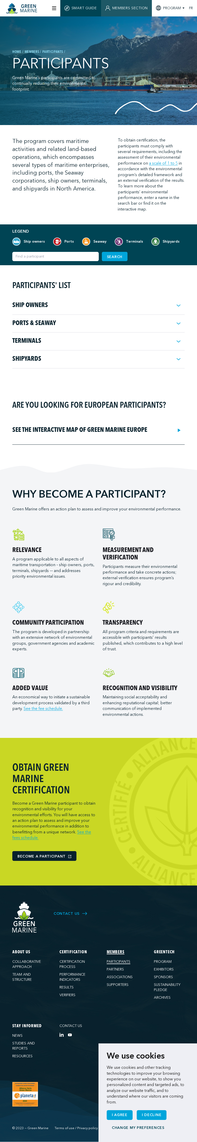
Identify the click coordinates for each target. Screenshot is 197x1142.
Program (163, 961)
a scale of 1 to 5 (163, 163)
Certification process (72, 964)
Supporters (118, 984)
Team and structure (22, 977)
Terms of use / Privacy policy (76, 1128)
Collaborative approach (26, 964)
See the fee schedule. (43, 708)
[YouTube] (70, 1035)
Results (67, 987)
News (17, 1035)
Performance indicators (72, 977)
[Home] (22, 8)
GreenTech (164, 952)
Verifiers (67, 995)
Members (115, 952)
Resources (22, 1056)
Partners (115, 969)
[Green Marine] (24, 917)
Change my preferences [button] (138, 1127)
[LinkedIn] (62, 1035)
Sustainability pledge (167, 987)
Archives (162, 997)
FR (191, 8)
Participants (118, 961)
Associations (120, 977)
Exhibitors (164, 969)
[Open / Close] (178, 305)
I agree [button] (119, 1114)
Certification (73, 952)
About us (21, 952)
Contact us (71, 1025)
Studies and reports (23, 1046)
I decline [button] (151, 1114)
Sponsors (163, 977)
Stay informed (26, 1026)
